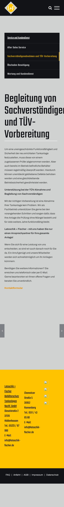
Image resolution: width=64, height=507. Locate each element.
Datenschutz (52, 475)
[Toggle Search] (50, 8)
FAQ (8, 475)
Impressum (37, 475)
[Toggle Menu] (57, 8)
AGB (26, 475)
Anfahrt (16, 475)
